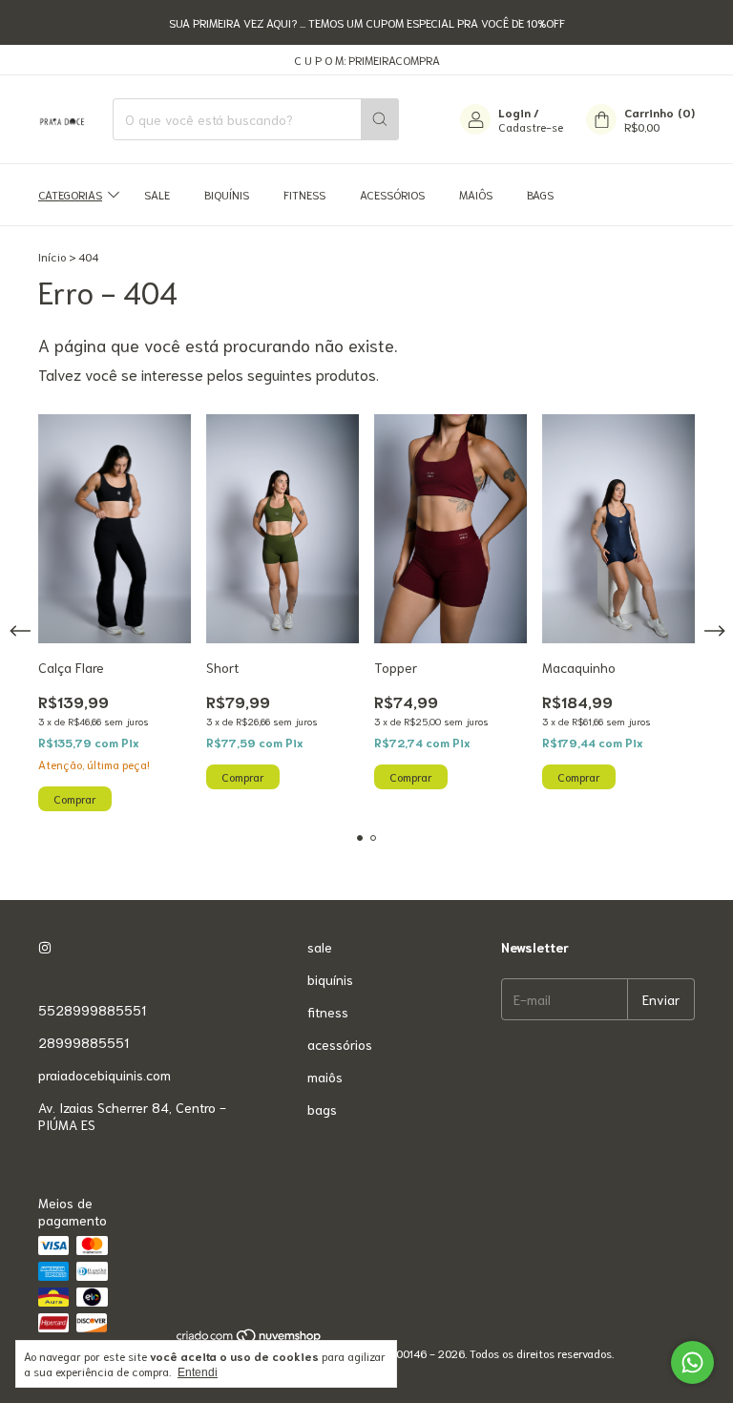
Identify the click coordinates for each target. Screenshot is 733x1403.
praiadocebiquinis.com (104, 1074)
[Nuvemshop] (250, 1338)
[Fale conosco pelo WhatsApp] (692, 1362)
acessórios (392, 194)
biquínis (226, 194)
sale (157, 194)
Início (52, 256)
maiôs (475, 194)
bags (540, 194)
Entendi (198, 1372)
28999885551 (83, 1042)
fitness (304, 194)
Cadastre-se (530, 126)
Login (514, 112)
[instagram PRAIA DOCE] (45, 946)
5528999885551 (92, 1009)
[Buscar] (380, 119)
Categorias (70, 194)
